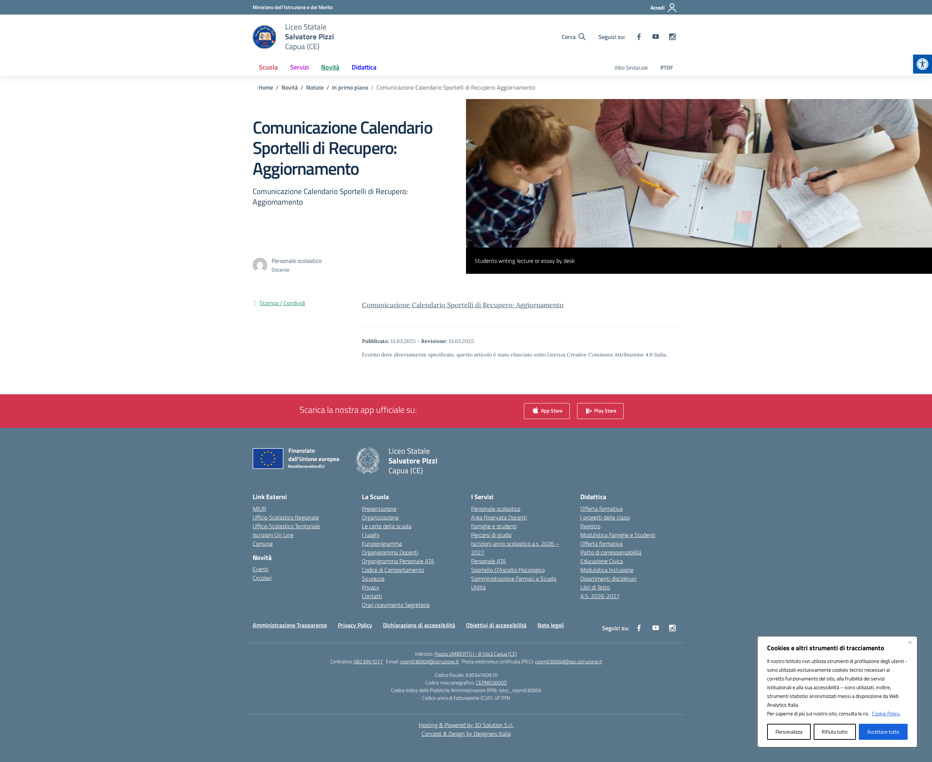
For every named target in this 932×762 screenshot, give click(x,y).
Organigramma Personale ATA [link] (398, 561)
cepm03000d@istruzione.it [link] (429, 661)
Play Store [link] (604, 410)
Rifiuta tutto (835, 731)
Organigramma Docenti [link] (390, 552)
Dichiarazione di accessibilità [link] (419, 625)
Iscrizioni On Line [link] (273, 534)
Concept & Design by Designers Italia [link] (466, 733)
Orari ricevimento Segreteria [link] (396, 604)
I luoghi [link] (370, 534)
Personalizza (788, 731)
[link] (922, 64)
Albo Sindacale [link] (631, 67)
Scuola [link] (268, 67)
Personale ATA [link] (488, 561)
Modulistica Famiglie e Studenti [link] (617, 534)
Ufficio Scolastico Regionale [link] (286, 517)
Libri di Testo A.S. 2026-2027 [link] (600, 591)
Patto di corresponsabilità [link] (610, 552)
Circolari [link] (262, 577)
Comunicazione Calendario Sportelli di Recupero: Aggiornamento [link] (463, 305)
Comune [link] (263, 543)
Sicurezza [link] (373, 578)
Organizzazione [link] (380, 517)
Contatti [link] (372, 596)
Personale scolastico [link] (495, 508)
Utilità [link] (478, 587)
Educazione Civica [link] (601, 561)
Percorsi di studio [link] (491, 534)
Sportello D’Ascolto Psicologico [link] (508, 569)
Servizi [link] (299, 67)
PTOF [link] (666, 67)
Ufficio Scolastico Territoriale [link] (286, 526)
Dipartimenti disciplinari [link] (608, 578)
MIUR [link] (259, 508)
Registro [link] (590, 526)
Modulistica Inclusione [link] (606, 569)
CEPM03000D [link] (491, 682)
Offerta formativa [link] (601, 508)
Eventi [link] (260, 569)
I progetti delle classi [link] (605, 517)
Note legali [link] (550, 625)
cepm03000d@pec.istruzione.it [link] (568, 661)
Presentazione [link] (379, 508)
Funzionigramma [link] (382, 543)
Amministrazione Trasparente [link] (290, 625)
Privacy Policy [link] (355, 625)
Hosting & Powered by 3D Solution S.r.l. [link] (466, 724)
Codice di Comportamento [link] (393, 569)
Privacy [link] (370, 587)
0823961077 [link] (368, 661)
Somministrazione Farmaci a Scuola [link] (513, 578)
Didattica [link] (364, 67)
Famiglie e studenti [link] (494, 526)
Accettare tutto (883, 731)
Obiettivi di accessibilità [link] (496, 625)
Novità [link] (330, 67)
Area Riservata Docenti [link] (499, 517)
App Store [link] (551, 410)
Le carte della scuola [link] (386, 526)
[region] (837, 691)
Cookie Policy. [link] (886, 713)
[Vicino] (909, 642)
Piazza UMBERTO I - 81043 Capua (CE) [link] (475, 654)
